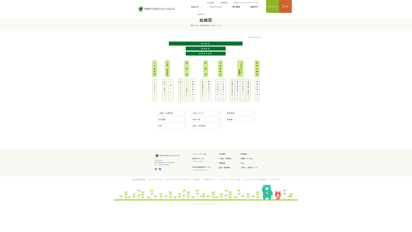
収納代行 (254, 7)
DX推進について (210, 179)
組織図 (230, 119)
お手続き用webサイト (200, 170)
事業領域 (230, 113)
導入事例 (236, 7)
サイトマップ (275, 179)
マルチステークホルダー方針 (229, 179)
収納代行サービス (198, 158)
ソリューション (215, 7)
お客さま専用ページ (200, 161)
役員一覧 (196, 119)
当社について (198, 113)
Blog (242, 163)
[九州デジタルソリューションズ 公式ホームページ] (167, 155)
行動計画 (196, 179)
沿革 (160, 126)
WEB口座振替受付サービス (201, 167)
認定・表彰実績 (199, 126)
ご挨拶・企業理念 (165, 113)
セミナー (201, 14)
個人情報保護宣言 (138, 179)
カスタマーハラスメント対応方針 (177, 179)
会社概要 (162, 119)
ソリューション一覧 (199, 154)
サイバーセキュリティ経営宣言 (255, 179)
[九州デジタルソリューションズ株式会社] (156, 9)
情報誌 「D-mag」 (247, 158)
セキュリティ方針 (155, 179)
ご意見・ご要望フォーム (249, 167)
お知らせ (195, 7)
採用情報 (244, 154)
